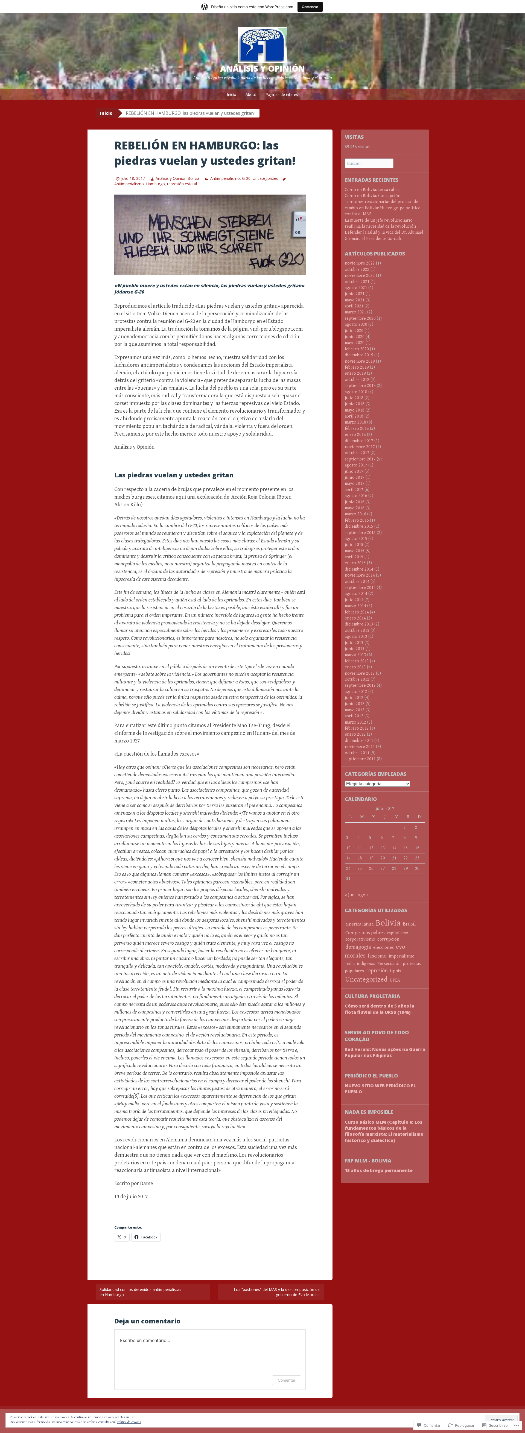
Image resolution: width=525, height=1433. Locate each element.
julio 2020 (354, 330)
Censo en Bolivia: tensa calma (372, 189)
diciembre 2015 (359, 526)
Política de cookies (129, 1422)
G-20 (246, 178)
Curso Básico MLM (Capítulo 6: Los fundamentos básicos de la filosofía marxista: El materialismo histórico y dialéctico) (384, 1131)
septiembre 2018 (360, 385)
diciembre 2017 (359, 441)
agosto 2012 (356, 691)
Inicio (231, 94)
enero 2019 (355, 373)
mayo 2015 (354, 551)
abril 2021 (354, 306)
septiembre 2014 (360, 587)
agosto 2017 (356, 465)
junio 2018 (354, 404)
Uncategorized (265, 178)
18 (360, 858)
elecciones (383, 947)
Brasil (409, 924)
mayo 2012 (354, 710)
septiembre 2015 (360, 532)
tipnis (395, 971)
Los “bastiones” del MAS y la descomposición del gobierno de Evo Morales (277, 1292)
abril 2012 (354, 716)
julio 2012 (354, 697)
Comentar (286, 1380)
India (350, 963)
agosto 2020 (356, 324)
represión (377, 971)
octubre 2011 (357, 753)
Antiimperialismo (225, 178)
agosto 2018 (356, 392)
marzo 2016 (355, 514)
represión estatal (182, 183)
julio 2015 (354, 544)
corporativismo (360, 939)
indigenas (366, 963)
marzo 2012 (355, 722)
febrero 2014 (357, 612)
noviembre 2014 (360, 575)
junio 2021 (354, 293)
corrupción (388, 939)
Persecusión (389, 963)
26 (371, 868)
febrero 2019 (357, 367)
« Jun (349, 895)
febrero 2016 (357, 520)
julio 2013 (354, 642)
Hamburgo (155, 183)
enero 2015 (355, 563)
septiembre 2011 (360, 759)
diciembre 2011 (359, 740)
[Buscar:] (369, 163)
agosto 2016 (356, 495)
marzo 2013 (355, 654)
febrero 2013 (357, 661)
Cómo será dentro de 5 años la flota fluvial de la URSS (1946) (379, 1009)
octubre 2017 (357, 453)
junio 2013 (354, 648)
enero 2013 (355, 667)
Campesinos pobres (365, 933)
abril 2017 (354, 489)
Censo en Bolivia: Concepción (372, 195)
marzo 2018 (355, 422)
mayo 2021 (354, 300)
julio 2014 (354, 600)
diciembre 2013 (359, 624)
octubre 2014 (357, 581)
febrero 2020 (357, 349)
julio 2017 (354, 471)
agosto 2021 (356, 287)
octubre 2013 (357, 630)
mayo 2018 (354, 410)
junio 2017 (354, 477)
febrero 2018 (357, 428)
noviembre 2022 (360, 263)
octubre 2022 (357, 269)
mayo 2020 (354, 342)
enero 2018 (355, 434)
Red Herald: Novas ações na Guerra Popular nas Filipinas (385, 1052)
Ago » (363, 895)
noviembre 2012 (360, 673)
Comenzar (310, 7)
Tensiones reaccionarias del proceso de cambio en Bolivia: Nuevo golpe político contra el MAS (383, 208)
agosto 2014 (356, 593)
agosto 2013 (356, 636)
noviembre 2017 (360, 447)
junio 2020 (354, 336)
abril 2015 (354, 557)
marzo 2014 (355, 606)
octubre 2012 (357, 679)
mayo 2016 (354, 508)
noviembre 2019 (360, 361)
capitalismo (397, 933)
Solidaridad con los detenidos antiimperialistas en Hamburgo (140, 1292)
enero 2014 (355, 618)
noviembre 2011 (360, 746)
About (251, 94)
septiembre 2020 (360, 318)
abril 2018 (354, 416)
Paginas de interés (282, 94)
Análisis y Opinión (262, 68)
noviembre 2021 (360, 275)
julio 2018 (354, 398)
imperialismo (402, 956)
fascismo (377, 956)
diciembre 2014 (359, 569)
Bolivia (388, 923)
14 (394, 848)
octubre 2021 (357, 281)
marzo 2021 (355, 312)
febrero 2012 (357, 728)
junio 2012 (354, 703)
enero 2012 (355, 734)
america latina (359, 924)
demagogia (358, 947)
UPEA (395, 980)
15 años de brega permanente (379, 1170)
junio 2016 (354, 502)
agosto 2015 (356, 538)
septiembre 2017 (360, 459)
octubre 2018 (357, 379)
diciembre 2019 (359, 355)
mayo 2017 (354, 483)
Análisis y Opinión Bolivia (177, 178)
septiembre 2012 (360, 685)
